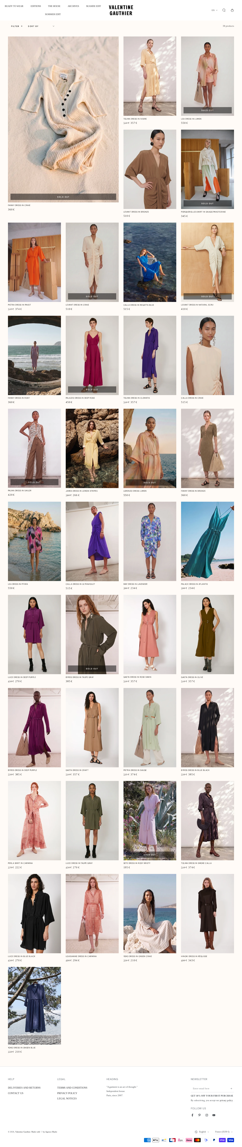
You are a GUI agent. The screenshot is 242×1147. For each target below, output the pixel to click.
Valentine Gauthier (22, 1132)
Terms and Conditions (72, 1087)
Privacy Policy (67, 1093)
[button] (224, 10)
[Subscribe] (232, 1088)
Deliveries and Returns (24, 1087)
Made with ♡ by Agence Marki (44, 1132)
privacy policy (226, 1100)
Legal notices (67, 1098)
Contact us (15, 1093)
